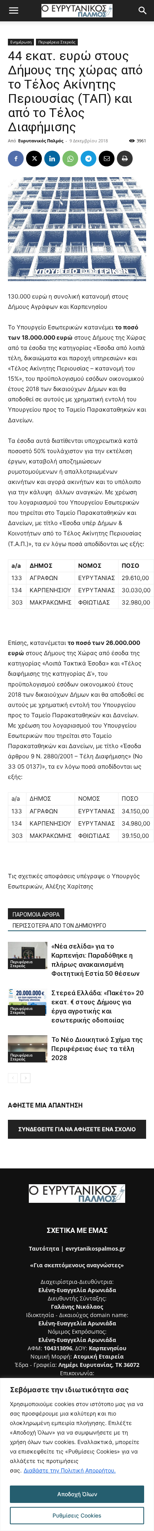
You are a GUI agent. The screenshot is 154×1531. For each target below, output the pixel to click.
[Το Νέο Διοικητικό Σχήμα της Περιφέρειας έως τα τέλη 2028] (27, 1048)
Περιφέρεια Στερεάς (56, 42)
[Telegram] (88, 158)
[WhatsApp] (70, 158)
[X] (34, 158)
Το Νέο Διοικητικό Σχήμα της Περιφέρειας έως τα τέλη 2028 (97, 1049)
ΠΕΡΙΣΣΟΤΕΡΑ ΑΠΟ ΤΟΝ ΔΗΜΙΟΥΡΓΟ (59, 925)
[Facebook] (16, 158)
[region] (77, 1454)
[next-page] (25, 1078)
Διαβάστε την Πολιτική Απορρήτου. (70, 1470)
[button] (13, 10)
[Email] (107, 158)
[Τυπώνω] (125, 158)
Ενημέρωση (21, 42)
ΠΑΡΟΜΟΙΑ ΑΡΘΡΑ (36, 914)
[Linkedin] (52, 158)
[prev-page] (13, 1078)
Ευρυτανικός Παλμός (40, 141)
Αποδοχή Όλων (77, 1494)
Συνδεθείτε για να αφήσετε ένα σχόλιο (77, 1129)
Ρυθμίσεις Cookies (77, 1515)
